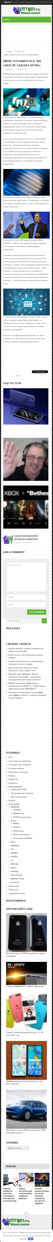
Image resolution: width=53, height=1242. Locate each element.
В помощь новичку (16, 768)
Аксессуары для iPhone (22, 838)
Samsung (14, 871)
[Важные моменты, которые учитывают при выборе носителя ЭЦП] (10, 1180)
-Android (16, 810)
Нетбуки (11, 776)
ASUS (13, 842)
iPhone (16, 823)
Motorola (14, 864)
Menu (6, 19)
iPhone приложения (21, 834)
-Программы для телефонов (22, 793)
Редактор (17, 542)
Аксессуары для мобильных (19, 761)
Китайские (15, 882)
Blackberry (15, 845)
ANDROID (15, 807)
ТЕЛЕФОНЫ (13, 804)
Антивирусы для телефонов (19, 765)
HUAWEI (14, 853)
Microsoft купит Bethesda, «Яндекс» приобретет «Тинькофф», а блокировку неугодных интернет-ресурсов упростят (24, 677)
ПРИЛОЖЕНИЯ (15, 787)
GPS (10, 757)
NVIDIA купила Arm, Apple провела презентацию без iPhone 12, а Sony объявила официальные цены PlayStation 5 (27, 686)
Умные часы (13, 890)
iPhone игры (18, 831)
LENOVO (14, 857)
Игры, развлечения (18, 797)
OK (30, 1239)
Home (9, 51)
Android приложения (21, 817)
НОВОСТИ (19, 51)
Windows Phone (17, 879)
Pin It (18, 375)
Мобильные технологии (18, 772)
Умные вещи (13, 886)
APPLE (13, 821)
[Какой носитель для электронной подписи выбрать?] (26, 1180)
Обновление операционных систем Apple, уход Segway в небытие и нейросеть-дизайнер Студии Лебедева (27, 695)
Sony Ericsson (16, 875)
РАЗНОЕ (11, 800)
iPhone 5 (17, 827)
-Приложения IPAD (19, 789)
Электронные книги (16, 893)
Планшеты (12, 783)
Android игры (18, 813)
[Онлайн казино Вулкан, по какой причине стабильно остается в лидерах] (42, 1180)
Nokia (13, 868)
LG (12, 860)
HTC (13, 849)
